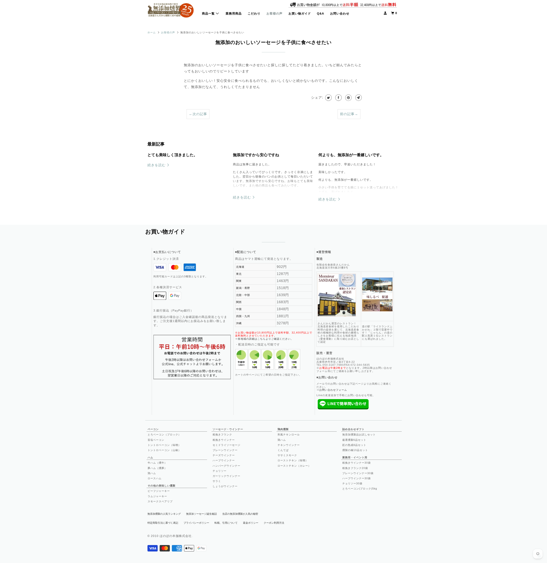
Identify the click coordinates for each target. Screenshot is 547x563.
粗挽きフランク (222, 434)
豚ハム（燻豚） (157, 468)
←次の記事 (198, 114)
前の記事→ (349, 114)
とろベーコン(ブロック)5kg (359, 488)
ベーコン (153, 429)
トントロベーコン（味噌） (164, 445)
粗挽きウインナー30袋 (356, 462)
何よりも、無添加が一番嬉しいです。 (351, 155)
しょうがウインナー (225, 486)
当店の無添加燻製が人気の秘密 (240, 513)
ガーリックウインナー (226, 476)
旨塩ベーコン (156, 439)
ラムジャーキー (157, 496)
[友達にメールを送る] (358, 97)
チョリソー (219, 470)
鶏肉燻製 (283, 429)
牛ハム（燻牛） (157, 462)
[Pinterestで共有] (348, 97)
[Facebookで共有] (338, 97)
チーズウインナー (224, 455)
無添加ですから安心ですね (256, 155)
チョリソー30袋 (352, 483)
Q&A (320, 13)
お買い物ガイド (299, 13)
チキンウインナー (289, 445)
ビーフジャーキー (159, 491)
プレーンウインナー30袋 (357, 473)
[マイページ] (385, 13)
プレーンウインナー (225, 450)
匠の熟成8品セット (354, 445)
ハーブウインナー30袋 (356, 478)
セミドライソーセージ (226, 445)
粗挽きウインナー (224, 439)
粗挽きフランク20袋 (355, 468)
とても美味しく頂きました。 (172, 155)
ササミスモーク (287, 455)
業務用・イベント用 (354, 457)
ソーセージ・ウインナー (228, 429)
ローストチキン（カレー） (294, 465)
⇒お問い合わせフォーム (331, 389)
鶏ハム (152, 473)
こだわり (254, 13)
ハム (150, 457)
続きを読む (157, 165)
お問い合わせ (339, 13)
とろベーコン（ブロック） (164, 434)
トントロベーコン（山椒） (164, 450)
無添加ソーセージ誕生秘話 (201, 513)
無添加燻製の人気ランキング (164, 513)
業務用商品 (234, 13)
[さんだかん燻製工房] (170, 11)
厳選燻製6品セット (354, 439)
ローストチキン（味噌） (293, 460)
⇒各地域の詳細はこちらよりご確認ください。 (264, 338)
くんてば (283, 450)
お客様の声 (274, 13)
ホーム (151, 32)
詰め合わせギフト (353, 429)
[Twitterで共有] (328, 97)
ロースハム (155, 478)
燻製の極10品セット (355, 450)
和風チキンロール (289, 434)
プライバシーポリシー (196, 522)
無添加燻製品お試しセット (359, 434)
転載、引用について (226, 522)
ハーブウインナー (224, 460)
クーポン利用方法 (274, 522)
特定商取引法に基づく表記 (162, 522)
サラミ (217, 481)
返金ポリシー (250, 522)
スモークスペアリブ (160, 501)
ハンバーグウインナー (226, 465)
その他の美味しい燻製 (161, 485)
